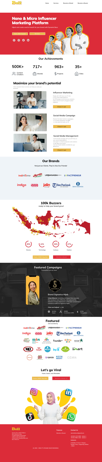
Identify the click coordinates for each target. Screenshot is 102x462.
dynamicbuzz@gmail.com (77, 433)
